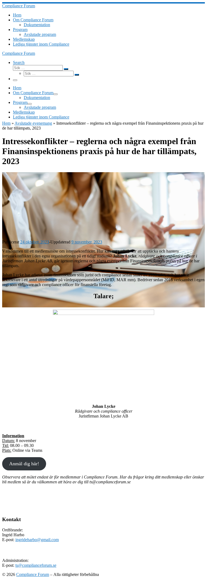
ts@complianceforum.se (35, 565)
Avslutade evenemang (33, 123)
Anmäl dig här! (24, 463)
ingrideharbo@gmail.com (37, 539)
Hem (6, 123)
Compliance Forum (32, 574)
